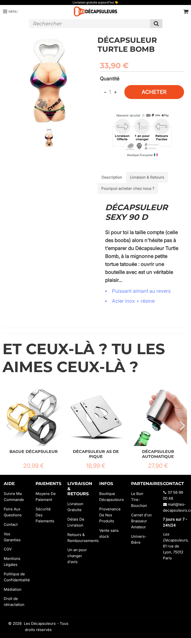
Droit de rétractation (14, 601)
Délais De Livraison (75, 522)
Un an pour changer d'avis (77, 555)
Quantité (109, 79)
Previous (8, 425)
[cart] (186, 11)
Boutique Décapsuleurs (111, 496)
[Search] (156, 23)
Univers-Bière (138, 539)
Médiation (12, 589)
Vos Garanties (12, 537)
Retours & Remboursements (79, 537)
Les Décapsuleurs (40, 623)
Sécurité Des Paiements (45, 515)
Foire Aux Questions (13, 512)
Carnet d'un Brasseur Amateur (141, 521)
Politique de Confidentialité (16, 577)
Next (183, 425)
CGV (8, 549)
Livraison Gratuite (75, 506)
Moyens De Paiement (46, 496)
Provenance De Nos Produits (110, 515)
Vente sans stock (109, 533)
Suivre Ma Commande (14, 496)
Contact (11, 524)
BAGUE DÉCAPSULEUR (33, 451)
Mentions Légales (12, 561)
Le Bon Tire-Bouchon (139, 499)
